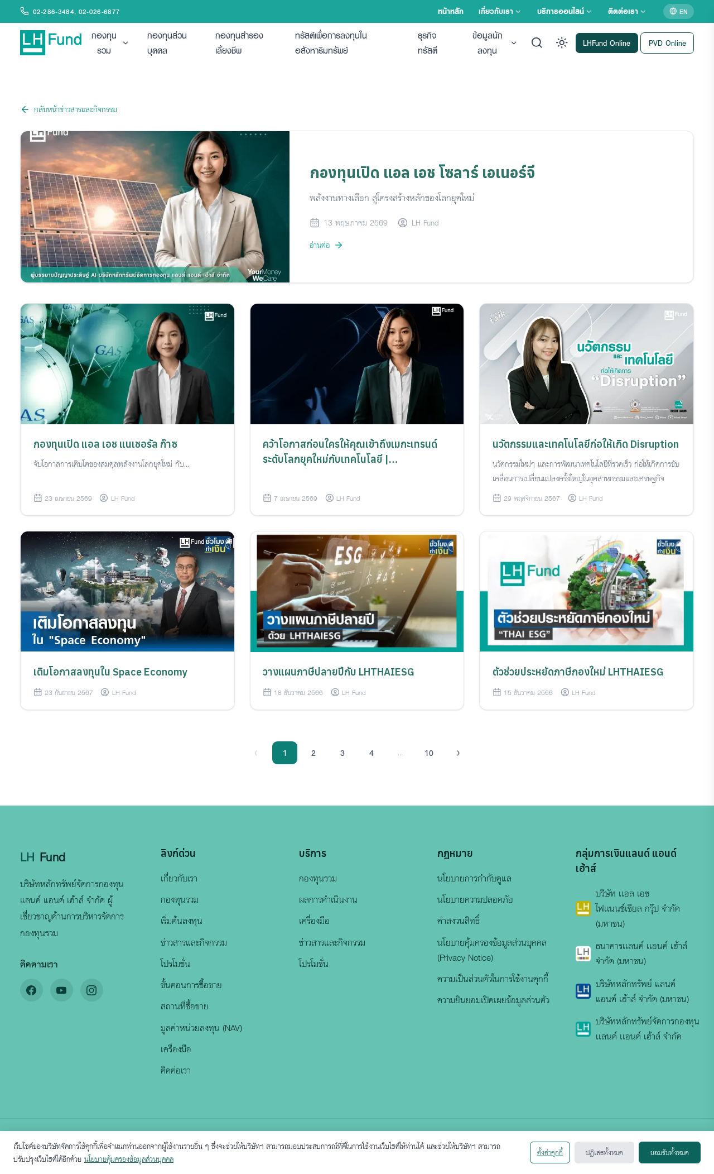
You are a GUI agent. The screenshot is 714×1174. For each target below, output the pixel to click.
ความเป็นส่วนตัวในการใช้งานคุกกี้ (492, 978)
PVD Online (667, 42)
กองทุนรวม (104, 43)
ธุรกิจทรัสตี (427, 43)
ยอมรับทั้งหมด (669, 1152)
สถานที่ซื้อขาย (185, 1006)
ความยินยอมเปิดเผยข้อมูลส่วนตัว (493, 1000)
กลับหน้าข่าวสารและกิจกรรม (75, 109)
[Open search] (536, 42)
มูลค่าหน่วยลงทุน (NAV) (201, 1027)
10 (428, 752)
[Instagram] (91, 990)
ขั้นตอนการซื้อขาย (191, 984)
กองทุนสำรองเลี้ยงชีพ (239, 43)
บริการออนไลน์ (560, 11)
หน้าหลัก (451, 11)
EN (683, 11)
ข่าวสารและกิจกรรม (194, 942)
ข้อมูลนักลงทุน (487, 43)
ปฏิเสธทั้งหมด (604, 1152)
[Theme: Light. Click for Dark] (562, 42)
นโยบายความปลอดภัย (475, 899)
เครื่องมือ (176, 1049)
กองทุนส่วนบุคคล (167, 43)
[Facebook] (31, 990)
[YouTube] (61, 990)
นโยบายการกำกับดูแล (474, 878)
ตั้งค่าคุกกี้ (550, 1152)
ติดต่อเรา (623, 11)
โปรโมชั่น (175, 963)
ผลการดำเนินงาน (328, 899)
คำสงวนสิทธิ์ (458, 920)
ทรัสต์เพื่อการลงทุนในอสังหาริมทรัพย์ (331, 43)
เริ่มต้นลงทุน (181, 920)
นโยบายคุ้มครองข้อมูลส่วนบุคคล (128, 1159)
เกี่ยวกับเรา (496, 11)
